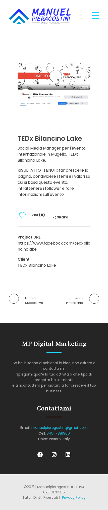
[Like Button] (22, 215)
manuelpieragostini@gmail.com (59, 427)
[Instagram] (53, 454)
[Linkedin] (68, 454)
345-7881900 (58, 433)
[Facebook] (40, 454)
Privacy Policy (74, 497)
